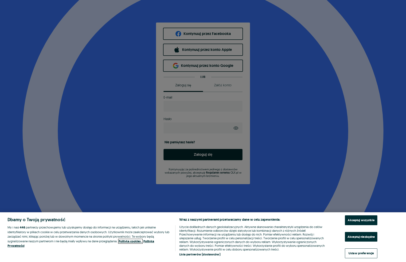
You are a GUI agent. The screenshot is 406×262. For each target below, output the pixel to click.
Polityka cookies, (130, 241)
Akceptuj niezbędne (361, 237)
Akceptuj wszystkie (361, 220)
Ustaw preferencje (361, 253)
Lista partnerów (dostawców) (199, 254)
